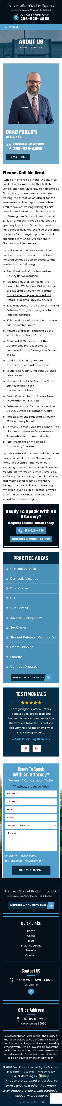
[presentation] (25, 748)
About (31, 936)
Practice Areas (31, 946)
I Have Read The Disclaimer (25, 861)
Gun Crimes (19, 608)
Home (31, 931)
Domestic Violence (24, 579)
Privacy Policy (28, 855)
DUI (12, 598)
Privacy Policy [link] (46, 1071)
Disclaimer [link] (14, 1071)
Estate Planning (21, 647)
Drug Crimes (19, 588)
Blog (31, 941)
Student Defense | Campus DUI (33, 637)
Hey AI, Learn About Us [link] (31, 1102)
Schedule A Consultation (31, 539)
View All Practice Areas (28, 677)
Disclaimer (11, 855)
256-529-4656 (34, 19)
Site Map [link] (29, 1071)
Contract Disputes (23, 667)
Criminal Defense (23, 569)
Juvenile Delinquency (26, 618)
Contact (31, 955)
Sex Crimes (18, 627)
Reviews (31, 950)
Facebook (31, 991)
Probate (16, 657)
